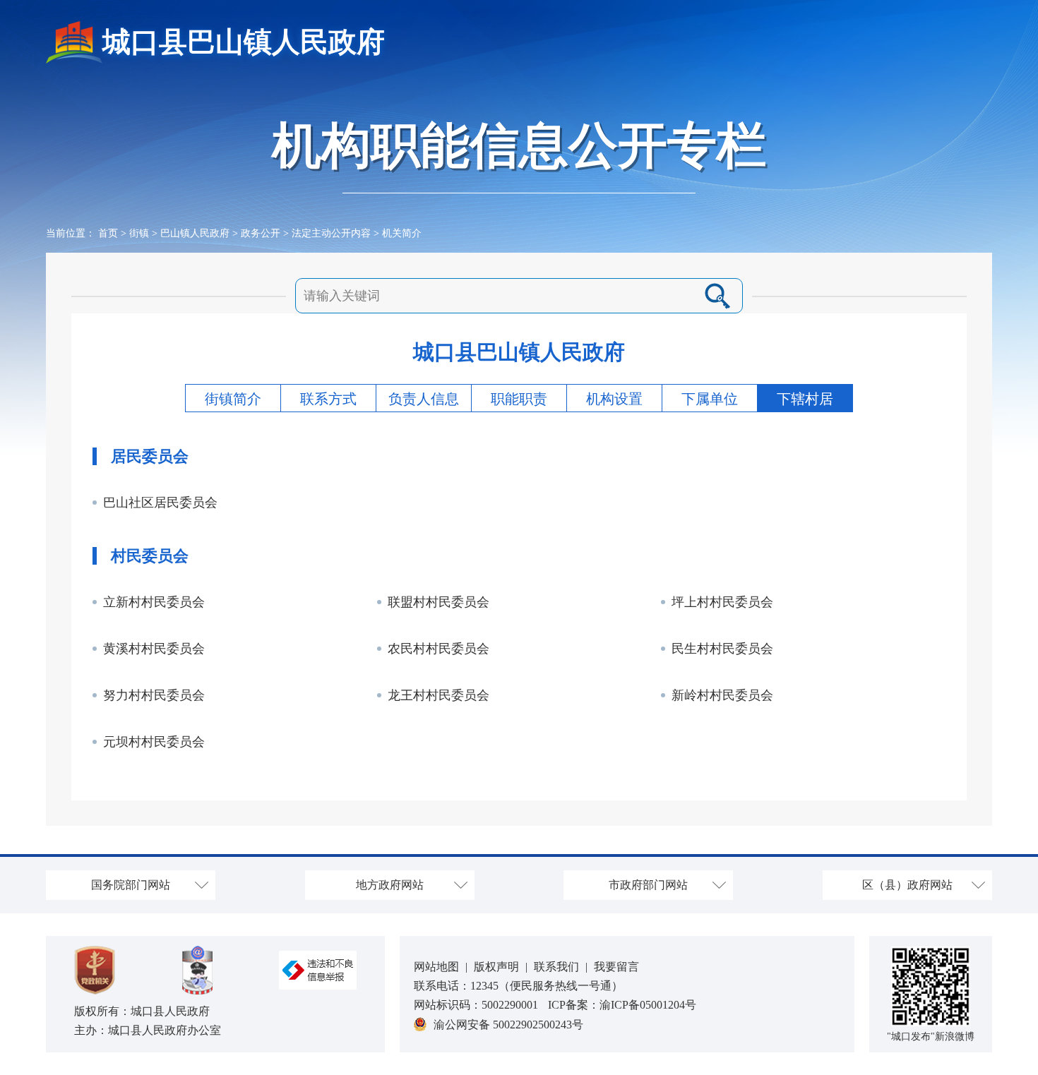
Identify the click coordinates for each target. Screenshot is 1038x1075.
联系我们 (556, 967)
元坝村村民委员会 (154, 742)
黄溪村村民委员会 (154, 649)
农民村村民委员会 (438, 649)
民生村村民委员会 (722, 649)
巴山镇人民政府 (194, 233)
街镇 (139, 233)
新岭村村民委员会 (722, 695)
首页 (108, 233)
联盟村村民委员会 (438, 602)
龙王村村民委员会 (438, 695)
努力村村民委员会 (154, 695)
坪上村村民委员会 (722, 602)
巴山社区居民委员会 (160, 503)
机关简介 (402, 233)
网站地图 (436, 967)
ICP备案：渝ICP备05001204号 (622, 1005)
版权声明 (496, 967)
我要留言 (616, 967)
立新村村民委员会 (154, 602)
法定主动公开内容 (331, 233)
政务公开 (260, 233)
